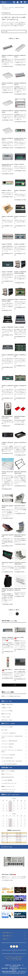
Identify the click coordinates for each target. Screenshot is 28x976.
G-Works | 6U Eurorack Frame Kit (7, 472)
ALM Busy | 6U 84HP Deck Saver (7, 111)
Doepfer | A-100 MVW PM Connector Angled (8, 300)
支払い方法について (11, 956)
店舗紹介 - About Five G (7, 704)
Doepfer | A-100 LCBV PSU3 (20, 217)
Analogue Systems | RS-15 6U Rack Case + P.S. (8, 165)
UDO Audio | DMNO (19, 637)
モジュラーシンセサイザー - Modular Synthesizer (13, 7)
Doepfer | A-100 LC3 (6, 190)
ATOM (20, 959)
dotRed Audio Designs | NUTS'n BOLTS (7, 417)
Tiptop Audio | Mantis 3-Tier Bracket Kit (20, 535)
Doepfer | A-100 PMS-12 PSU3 (20, 355)
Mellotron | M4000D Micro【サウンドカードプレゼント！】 (8, 639)
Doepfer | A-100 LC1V (19, 164)
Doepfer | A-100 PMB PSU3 (8, 355)
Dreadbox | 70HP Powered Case (7, 443)
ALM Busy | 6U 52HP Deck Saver (7, 83)
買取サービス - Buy (6, 713)
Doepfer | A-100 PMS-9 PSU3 (20, 386)
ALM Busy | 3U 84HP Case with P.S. (8, 56)
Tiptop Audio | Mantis (19, 505)
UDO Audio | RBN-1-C (7, 669)
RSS (17, 959)
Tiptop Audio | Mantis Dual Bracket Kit (20, 563)
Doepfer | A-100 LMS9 (19, 244)
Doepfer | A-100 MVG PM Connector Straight (20, 272)
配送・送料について (19, 956)
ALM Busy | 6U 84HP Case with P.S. (20, 83)
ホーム (3, 6)
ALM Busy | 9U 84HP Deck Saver (7, 139)
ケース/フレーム (6, 9)
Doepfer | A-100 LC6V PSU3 (20, 191)
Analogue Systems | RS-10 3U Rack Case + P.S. (20, 139)
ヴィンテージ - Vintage (6, 710)
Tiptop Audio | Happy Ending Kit (7, 506)
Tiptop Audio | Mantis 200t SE (8, 535)
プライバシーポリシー (11, 959)
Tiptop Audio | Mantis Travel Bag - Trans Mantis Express (8, 590)
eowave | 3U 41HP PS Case (20, 443)
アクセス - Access (5, 717)
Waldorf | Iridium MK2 (19, 669)
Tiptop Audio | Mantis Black (7, 563)
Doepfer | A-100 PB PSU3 (7, 327)
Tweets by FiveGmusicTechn (7, 792)
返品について (8, 958)
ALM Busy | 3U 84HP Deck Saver (20, 56)
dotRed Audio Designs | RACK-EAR (20, 417)
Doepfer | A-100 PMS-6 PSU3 (8, 386)
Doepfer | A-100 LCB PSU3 (7, 217)
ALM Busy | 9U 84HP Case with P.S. (20, 111)
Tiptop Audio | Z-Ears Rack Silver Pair (20, 589)
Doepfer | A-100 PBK (19, 327)
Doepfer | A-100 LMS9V (7, 271)
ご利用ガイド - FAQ (6, 707)
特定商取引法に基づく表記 (17, 958)
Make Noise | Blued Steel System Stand (20, 472)
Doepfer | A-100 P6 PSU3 (20, 299)
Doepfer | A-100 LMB (6, 244)
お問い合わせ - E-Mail (6, 720)
